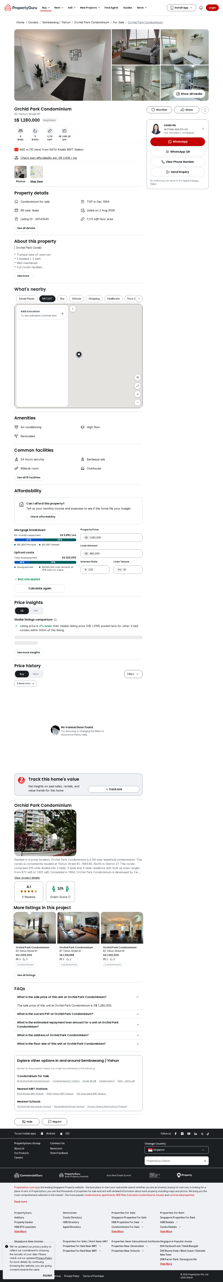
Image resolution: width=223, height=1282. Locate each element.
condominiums (92, 1195)
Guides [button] (127, 7)
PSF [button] (36, 611)
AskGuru (19, 1217)
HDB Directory (71, 1222)
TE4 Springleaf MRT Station (91, 1093)
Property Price (89, 529)
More (140, 7)
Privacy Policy (44, 1258)
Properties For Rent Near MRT (80, 1250)
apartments (108, 1195)
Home (20, 22)
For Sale (118, 22)
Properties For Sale (123, 1213)
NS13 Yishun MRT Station (60, 1093)
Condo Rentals (168, 1227)
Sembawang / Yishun (56, 22)
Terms (186, 180)
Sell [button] (70, 7)
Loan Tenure (121, 561)
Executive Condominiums (141, 1195)
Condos (33, 22)
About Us (19, 1148)
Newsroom (56, 1148)
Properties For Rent (172, 1213)
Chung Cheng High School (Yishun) (107, 1106)
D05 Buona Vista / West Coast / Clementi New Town (182, 1252)
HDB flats (121, 1195)
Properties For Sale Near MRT (80, 1246)
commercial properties (181, 1195)
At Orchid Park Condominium (33, 1081)
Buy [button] (44, 7)
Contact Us (57, 1143)
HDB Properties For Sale (125, 1222)
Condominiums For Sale (125, 1227)
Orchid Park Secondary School (34, 1106)
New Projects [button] (88, 7)
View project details (27, 877)
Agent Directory (72, 1227)
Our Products (21, 1153)
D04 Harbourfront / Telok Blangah (179, 1246)
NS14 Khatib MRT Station (30, 1093)
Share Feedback (59, 1153)
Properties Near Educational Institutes (136, 1241)
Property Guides (23, 1222)
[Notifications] (201, 7)
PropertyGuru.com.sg (26, 1187)
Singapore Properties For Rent (177, 1217)
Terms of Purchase (93, 1276)
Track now (115, 789)
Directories (70, 1213)
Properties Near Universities (128, 1246)
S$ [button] (22, 611)
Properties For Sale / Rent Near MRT (85, 1241)
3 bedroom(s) (107, 1081)
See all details (26, 228)
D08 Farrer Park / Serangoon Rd (178, 1259)
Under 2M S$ (89, 1081)
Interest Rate (88, 561)
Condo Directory (72, 1217)
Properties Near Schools (126, 1250)
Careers (18, 1157)
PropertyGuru (23, 1213)
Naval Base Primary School (69, 1106)
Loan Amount (89, 545)
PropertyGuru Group (27, 1143)
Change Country (155, 1143)
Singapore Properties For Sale (129, 1217)
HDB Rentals (167, 1222)
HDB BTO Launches (25, 1227)
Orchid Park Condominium (91, 22)
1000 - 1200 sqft (126, 1081)
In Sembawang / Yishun (66, 1081)
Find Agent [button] (111, 7)
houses (160, 1195)
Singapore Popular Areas (176, 1241)
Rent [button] (57, 7)
